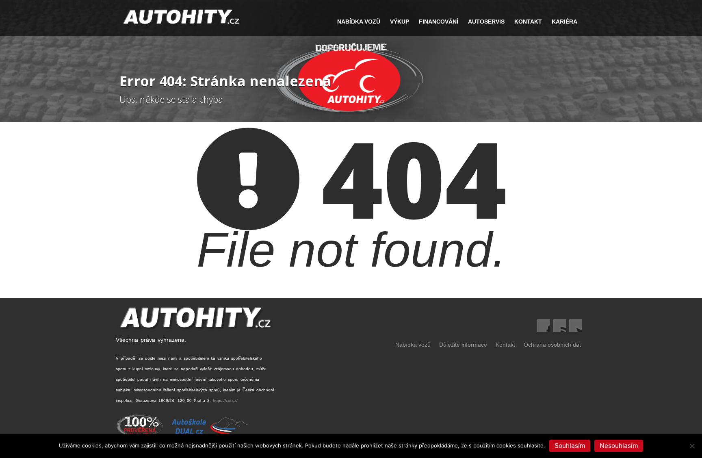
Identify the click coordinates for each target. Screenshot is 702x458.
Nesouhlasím (619, 445)
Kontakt (528, 21)
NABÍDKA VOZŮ (358, 21)
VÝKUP (399, 21)
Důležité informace (463, 344)
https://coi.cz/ (225, 400)
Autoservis (486, 21)
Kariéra (564, 21)
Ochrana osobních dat (552, 344)
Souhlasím (570, 445)
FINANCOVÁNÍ (438, 21)
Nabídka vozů (413, 344)
